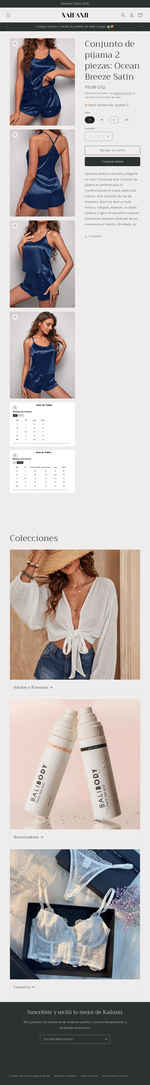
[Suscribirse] (105, 1039)
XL (129, 120)
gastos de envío (123, 93)
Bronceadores (26, 837)
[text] (112, 199)
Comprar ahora (112, 161)
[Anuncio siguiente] (142, 26)
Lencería (22, 987)
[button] (8, 15)
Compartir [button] (95, 236)
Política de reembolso (65, 1076)
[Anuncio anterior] (7, 26)
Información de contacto (115, 1076)
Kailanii (23, 1076)
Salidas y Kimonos (31, 687)
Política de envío (89, 1076)
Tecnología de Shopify (38, 1076)
